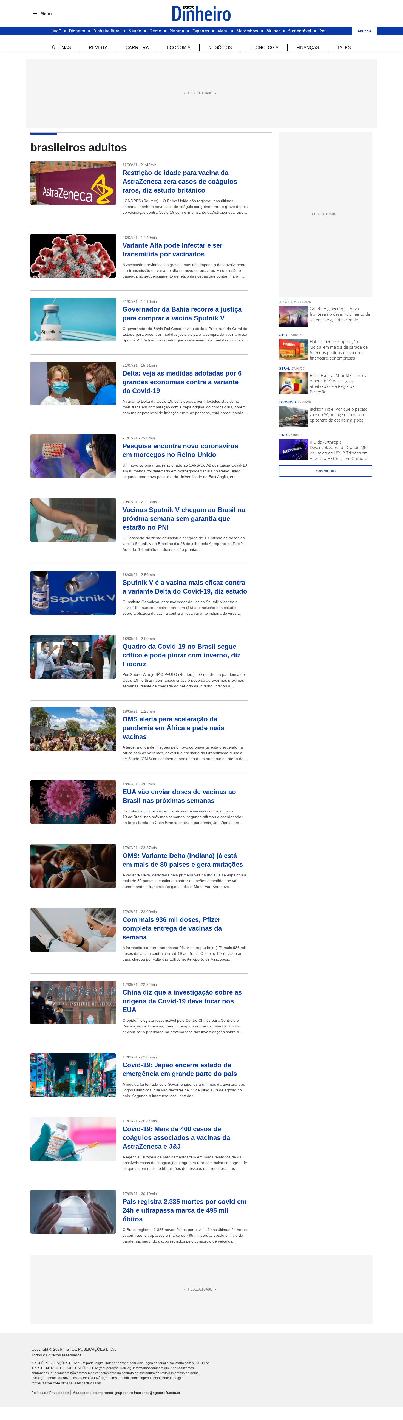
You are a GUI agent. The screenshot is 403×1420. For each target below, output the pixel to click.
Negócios (220, 47)
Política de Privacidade (50, 1393)
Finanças (307, 47)
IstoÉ (56, 31)
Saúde (135, 31)
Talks (344, 47)
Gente (155, 31)
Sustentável (299, 31)
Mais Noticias (326, 471)
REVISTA (98, 47)
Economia (179, 47)
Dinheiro (77, 31)
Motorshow (247, 31)
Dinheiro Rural (107, 31)
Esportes (200, 31)
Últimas (61, 47)
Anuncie (364, 31)
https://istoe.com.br (48, 1383)
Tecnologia (264, 47)
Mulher (273, 31)
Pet (322, 31)
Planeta (176, 31)
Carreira (137, 47)
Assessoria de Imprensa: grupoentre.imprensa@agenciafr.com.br (126, 1393)
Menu (222, 31)
